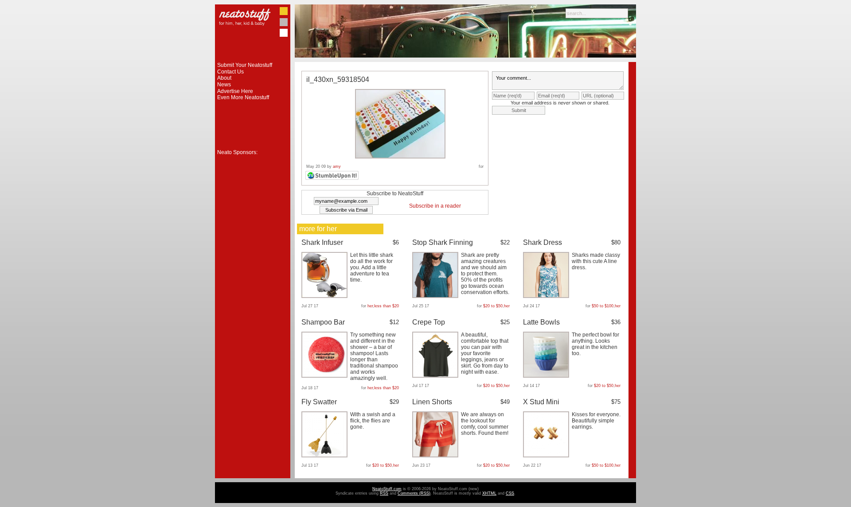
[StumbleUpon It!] (333, 178)
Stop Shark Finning (442, 242)
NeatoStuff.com (387, 489)
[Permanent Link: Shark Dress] (547, 296)
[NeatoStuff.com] (252, 60)
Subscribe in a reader (435, 206)
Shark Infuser (322, 242)
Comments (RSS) (414, 493)
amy (337, 166)
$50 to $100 (602, 306)
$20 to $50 (493, 306)
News (224, 84)
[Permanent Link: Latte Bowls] (547, 376)
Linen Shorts (432, 402)
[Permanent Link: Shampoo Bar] (325, 376)
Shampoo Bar (323, 322)
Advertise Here (235, 91)
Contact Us (230, 72)
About (224, 78)
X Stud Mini (541, 402)
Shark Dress (542, 242)
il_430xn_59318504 (337, 79)
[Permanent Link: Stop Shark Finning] (436, 296)
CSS (510, 493)
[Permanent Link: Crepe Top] (436, 376)
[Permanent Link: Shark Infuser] (325, 296)
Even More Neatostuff (243, 97)
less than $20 (386, 306)
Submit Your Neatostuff (244, 65)
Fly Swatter (319, 402)
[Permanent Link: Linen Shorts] (436, 456)
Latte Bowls (541, 322)
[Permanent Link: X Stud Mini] (547, 456)
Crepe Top (428, 322)
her (370, 306)
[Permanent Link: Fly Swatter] (325, 456)
